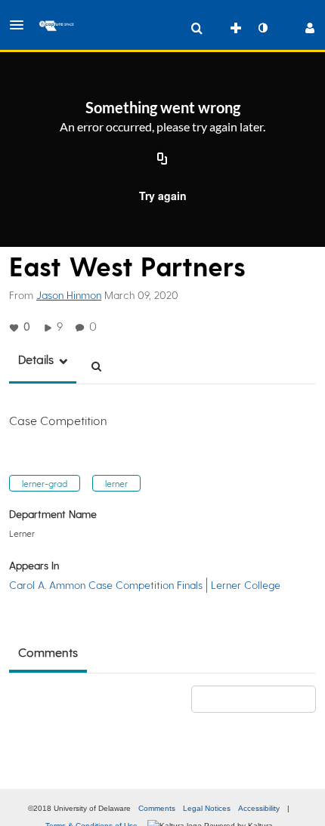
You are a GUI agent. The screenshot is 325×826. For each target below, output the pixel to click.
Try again (163, 195)
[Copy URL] (162, 159)
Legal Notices (207, 808)
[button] (21, 24)
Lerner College (245, 584)
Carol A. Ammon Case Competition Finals (106, 584)
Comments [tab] (48, 652)
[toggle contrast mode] (262, 28)
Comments (156, 808)
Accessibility (259, 808)
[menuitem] (196, 28)
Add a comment (260, 699)
